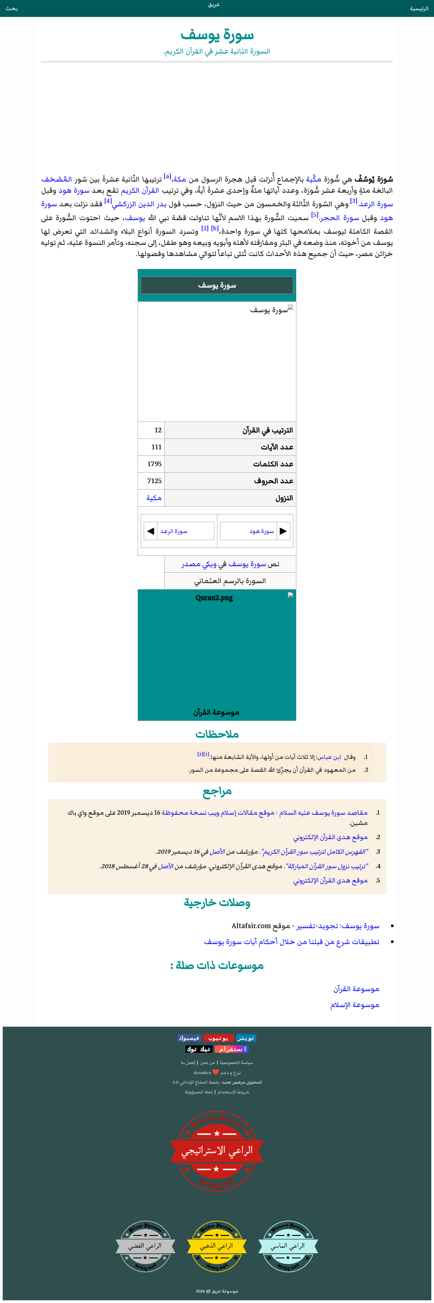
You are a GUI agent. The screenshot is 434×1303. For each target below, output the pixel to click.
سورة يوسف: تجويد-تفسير (337, 926)
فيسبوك (189, 1037)
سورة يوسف (247, 564)
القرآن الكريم (140, 190)
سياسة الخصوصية (236, 1062)
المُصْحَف (56, 179)
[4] (108, 201)
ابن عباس (330, 757)
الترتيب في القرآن (267, 430)
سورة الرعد (376, 204)
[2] (205, 228)
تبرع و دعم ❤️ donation (217, 1072)
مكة (180, 179)
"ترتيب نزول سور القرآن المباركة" (326, 866)
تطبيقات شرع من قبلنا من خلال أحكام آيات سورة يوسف (291, 941)
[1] (206, 754)
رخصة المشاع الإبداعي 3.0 (196, 1082)
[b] (215, 228)
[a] (167, 176)
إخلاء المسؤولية (199, 1092)
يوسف (135, 217)
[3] (353, 201)
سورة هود (74, 190)
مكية (154, 498)
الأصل (217, 852)
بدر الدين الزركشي (139, 204)
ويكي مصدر (199, 564)
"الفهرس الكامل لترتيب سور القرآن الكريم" (314, 852)
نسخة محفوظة (184, 813)
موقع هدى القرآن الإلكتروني (330, 837)
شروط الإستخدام (233, 1092)
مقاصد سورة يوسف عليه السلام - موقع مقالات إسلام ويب (288, 813)
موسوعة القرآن (216, 712)
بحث (11, 8)
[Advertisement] (217, 114)
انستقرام (231, 1049)
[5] (314, 214)
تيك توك (199, 1049)
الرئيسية (419, 8)
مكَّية (313, 179)
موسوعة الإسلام (355, 1004)
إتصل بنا (188, 1062)
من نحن (207, 1062)
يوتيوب (218, 1037)
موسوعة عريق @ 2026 (217, 1291)
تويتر (246, 1037)
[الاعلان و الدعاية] (217, 1151)
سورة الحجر (339, 217)
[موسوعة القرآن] (217, 649)
